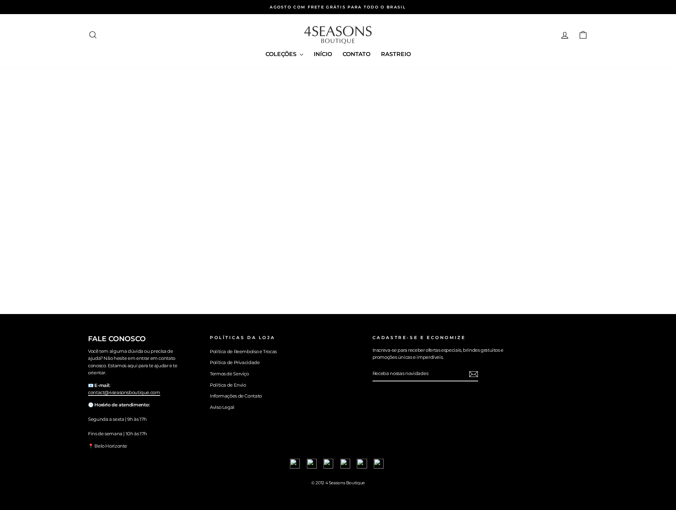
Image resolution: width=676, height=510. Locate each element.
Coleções (281, 54)
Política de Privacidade (234, 362)
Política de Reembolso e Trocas (243, 351)
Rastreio (396, 54)
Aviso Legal (222, 407)
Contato (356, 54)
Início (323, 54)
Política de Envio (228, 385)
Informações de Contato (236, 396)
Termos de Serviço (229, 373)
